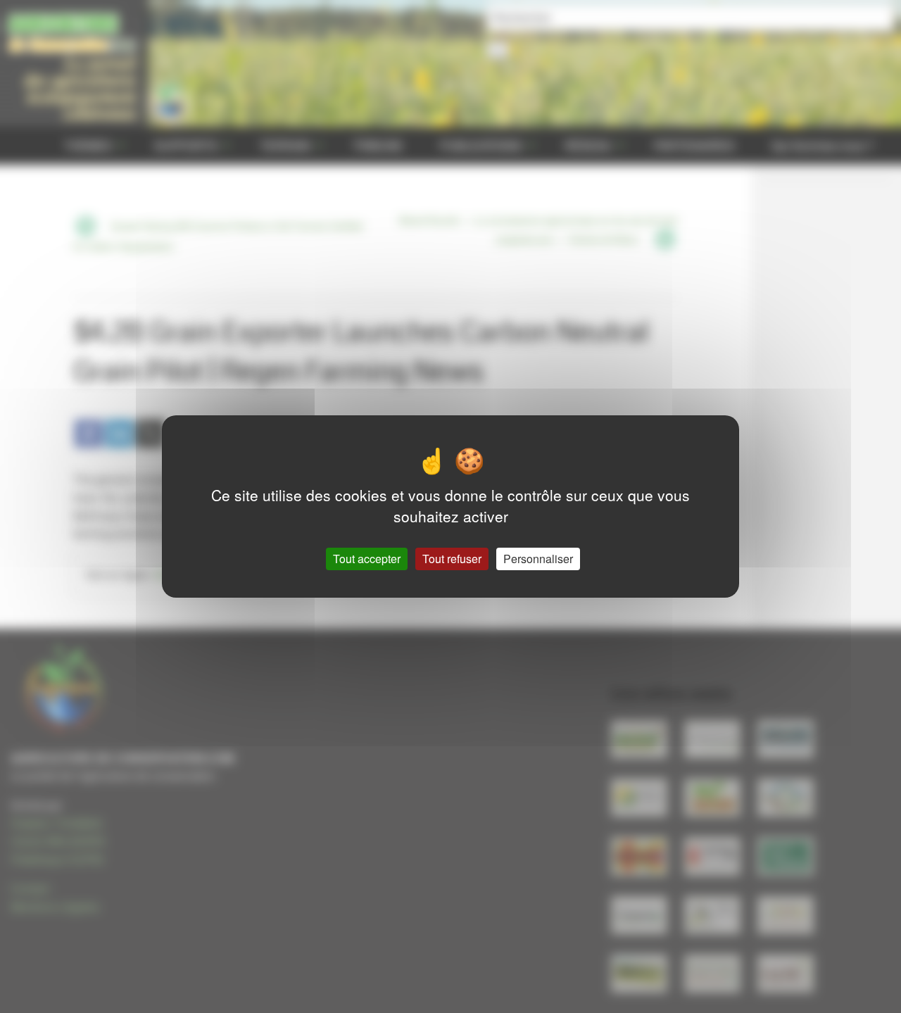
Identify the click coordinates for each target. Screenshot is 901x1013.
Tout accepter (367, 558)
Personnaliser (538, 558)
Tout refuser (451, 558)
